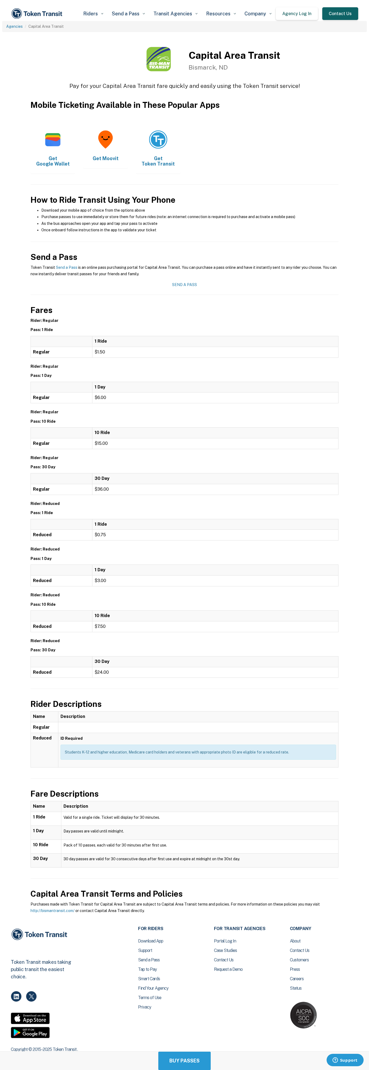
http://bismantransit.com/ (53, 911)
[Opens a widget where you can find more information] (345, 1060)
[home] (38, 13)
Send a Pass (66, 267)
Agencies (14, 26)
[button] (93, 13)
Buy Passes (184, 1061)
